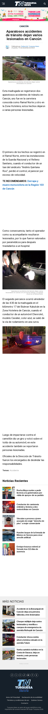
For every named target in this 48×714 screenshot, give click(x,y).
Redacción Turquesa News (30, 46)
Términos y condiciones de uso (18, 700)
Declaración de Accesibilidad (32, 697)
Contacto (24, 703)
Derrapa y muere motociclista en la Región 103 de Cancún (23, 185)
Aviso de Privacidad (13, 697)
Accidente (14, 470)
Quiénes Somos (36, 700)
